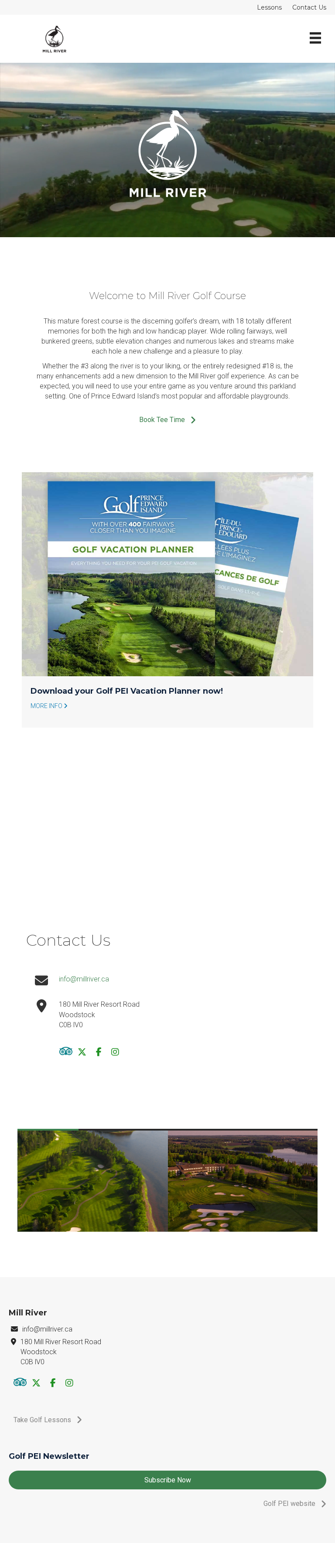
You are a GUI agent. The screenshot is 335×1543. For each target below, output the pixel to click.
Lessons (269, 7)
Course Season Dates (75, 691)
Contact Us (309, 7)
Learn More (47, 705)
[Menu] (315, 39)
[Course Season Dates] (167, 574)
